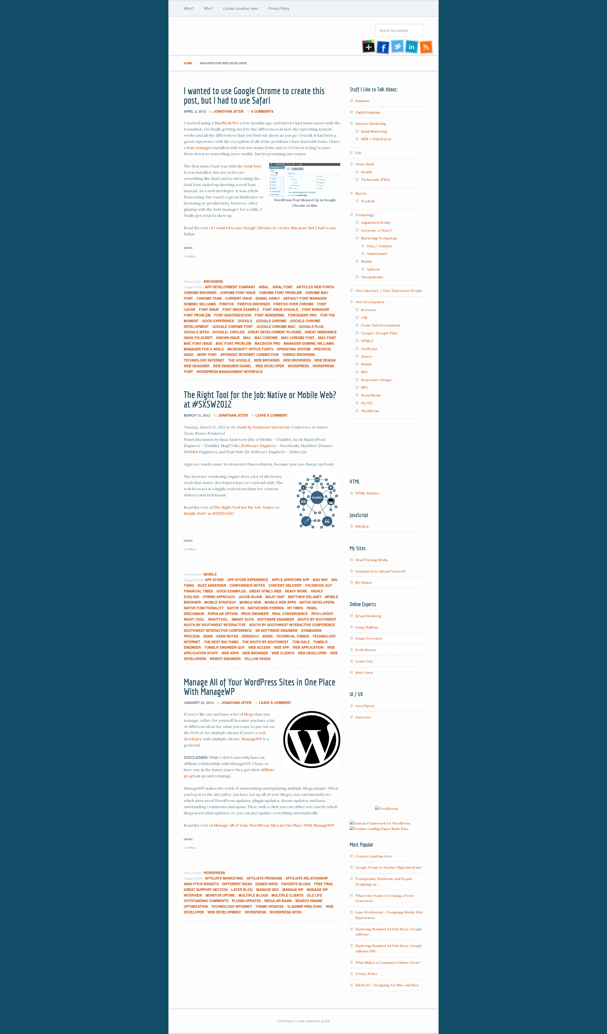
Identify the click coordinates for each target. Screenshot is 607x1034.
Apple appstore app (290, 579)
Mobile (210, 574)
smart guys (243, 619)
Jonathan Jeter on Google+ (367, 47)
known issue (228, 337)
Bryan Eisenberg (368, 616)
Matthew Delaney (305, 596)
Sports (360, 193)
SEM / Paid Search (376, 139)
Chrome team (209, 298)
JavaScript (369, 349)
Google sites (196, 332)
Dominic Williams (200, 304)
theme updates (270, 906)
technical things (292, 636)
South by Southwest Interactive (263, 427)
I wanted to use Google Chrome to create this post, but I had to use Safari (254, 95)
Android (373, 269)
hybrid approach (219, 596)
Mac (247, 337)
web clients (282, 653)
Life (358, 153)
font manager (199, 147)
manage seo (267, 889)
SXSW (208, 636)
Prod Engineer (255, 613)
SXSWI (267, 636)
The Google (239, 360)
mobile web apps (280, 602)
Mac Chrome (266, 337)
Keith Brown (365, 650)
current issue (238, 298)
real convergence (290, 613)
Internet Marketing (370, 123)
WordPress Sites (285, 912)
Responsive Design (376, 380)
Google (245, 320)
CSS (364, 318)
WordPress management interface (230, 371)
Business (362, 101)
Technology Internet (204, 360)
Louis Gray (364, 661)
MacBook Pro (227, 123)
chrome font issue (238, 292)
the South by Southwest (265, 641)
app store (214, 579)
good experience (218, 320)
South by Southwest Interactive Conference (292, 624)
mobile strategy (220, 602)
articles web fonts (315, 286)
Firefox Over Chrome (293, 304)
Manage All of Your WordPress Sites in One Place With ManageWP (259, 686)
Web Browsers (297, 360)
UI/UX (366, 403)
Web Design (325, 360)
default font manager (305, 298)
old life (314, 895)
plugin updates (246, 900)
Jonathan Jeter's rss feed (426, 47)
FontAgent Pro (302, 315)
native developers (317, 602)
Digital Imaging (367, 112)
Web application (308, 647)
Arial (264, 286)
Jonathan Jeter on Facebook (382, 47)
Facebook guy (318, 585)
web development (224, 912)
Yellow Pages (257, 658)
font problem (197, 315)
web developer (269, 365)
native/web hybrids (266, 607)
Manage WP (292, 889)
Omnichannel (377, 254)
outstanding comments (206, 900)
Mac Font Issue (198, 343)
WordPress (298, 365)
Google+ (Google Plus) (379, 333)
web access (259, 647)
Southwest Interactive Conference (218, 630)
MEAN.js (362, 526)
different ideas (237, 883)
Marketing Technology (379, 238)
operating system (293, 349)
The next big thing (221, 641)
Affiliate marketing (224, 878)
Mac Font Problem (233, 343)
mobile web (250, 602)
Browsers (213, 281)
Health (366, 172)
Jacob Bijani (250, 596)
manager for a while (204, 349)
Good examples (231, 591)
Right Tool (194, 619)
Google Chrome (271, 320)
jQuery (366, 356)
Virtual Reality (372, 277)
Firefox (226, 304)
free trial (324, 883)
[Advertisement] (386, 765)
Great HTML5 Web (265, 591)
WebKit (191, 451)
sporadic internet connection (250, 354)
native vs (235, 607)
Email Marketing (374, 131)
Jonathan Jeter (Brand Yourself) (380, 571)
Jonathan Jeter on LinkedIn (412, 47)
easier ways (266, 883)
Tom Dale (301, 641)
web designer (196, 365)
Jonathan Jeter (222, 36)
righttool (218, 619)
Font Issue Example (240, 309)
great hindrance (321, 332)
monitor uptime (220, 895)
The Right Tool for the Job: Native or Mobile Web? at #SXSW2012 (260, 399)
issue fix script (198, 337)
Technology (364, 215)
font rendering (270, 315)
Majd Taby (275, 596)
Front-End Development (380, 325)
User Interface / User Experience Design (388, 291)
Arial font (252, 166)
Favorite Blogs (295, 883)
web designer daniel (232, 365)
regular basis (278, 900)
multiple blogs (253, 895)
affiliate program (264, 878)
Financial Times (198, 591)
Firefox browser (253, 304)
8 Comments (262, 111)
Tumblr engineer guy (224, 647)
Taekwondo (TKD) (375, 179)
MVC (365, 372)
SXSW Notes (227, 636)
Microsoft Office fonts (250, 349)
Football (367, 201)
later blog (242, 889)
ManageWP (251, 738)
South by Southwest (317, 619)
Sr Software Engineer (276, 630)
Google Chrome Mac (276, 326)
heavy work (296, 591)
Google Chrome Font (232, 326)
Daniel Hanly (268, 298)
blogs (249, 714)
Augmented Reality (376, 222)
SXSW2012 (250, 636)
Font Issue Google (280, 309)
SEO (364, 387)
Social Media (371, 395)
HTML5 (367, 341)
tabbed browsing (298, 354)
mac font (327, 337)
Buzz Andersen (212, 585)
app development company (230, 286)
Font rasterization (232, 315)
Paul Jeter (363, 717)
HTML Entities (367, 493)
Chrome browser (200, 292)
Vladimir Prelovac (304, 906)
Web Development (370, 302)
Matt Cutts (364, 673)
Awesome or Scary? (376, 230)
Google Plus (311, 326)
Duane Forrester (368, 638)
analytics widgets (201, 883)
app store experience (247, 579)
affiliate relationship (306, 878)
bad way (320, 579)
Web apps (230, 653)
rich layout (322, 613)
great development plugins (274, 332)
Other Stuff (364, 164)
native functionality (204, 607)
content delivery (285, 585)
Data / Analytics (379, 246)
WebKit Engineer (225, 658)
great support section (206, 889)
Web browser (267, 360)
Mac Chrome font (298, 337)
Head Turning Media (371, 560)
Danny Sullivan (366, 627)
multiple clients (287, 895)
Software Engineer (259, 445)
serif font (207, 354)
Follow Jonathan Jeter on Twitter (397, 47)
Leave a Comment (271, 415)
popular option (223, 613)
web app (281, 647)
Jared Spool (364, 706)
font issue (209, 309)
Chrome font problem (280, 292)
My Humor (363, 582)
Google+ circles (228, 332)
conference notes (247, 585)
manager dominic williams (309, 343)
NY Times (295, 607)
